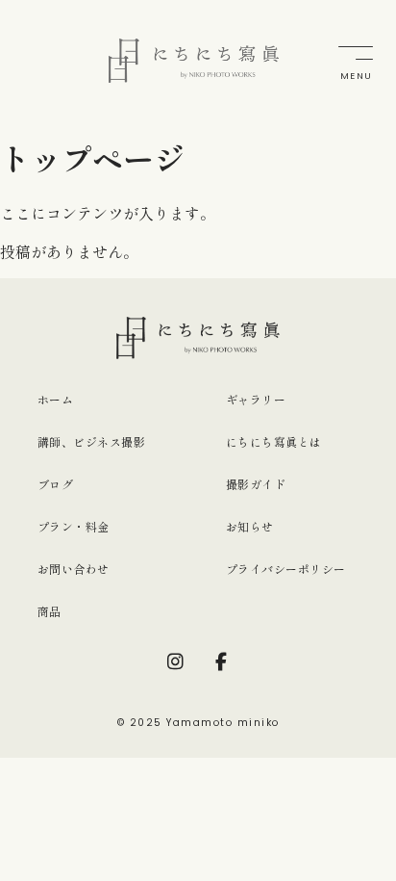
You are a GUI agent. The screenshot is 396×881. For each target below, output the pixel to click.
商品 (49, 611)
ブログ (55, 484)
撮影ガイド (255, 484)
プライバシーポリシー (286, 568)
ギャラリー (255, 399)
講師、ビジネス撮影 (91, 441)
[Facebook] (221, 661)
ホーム (55, 399)
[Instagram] (175, 661)
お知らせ (250, 526)
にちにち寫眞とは (274, 441)
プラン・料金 (73, 526)
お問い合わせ (73, 568)
